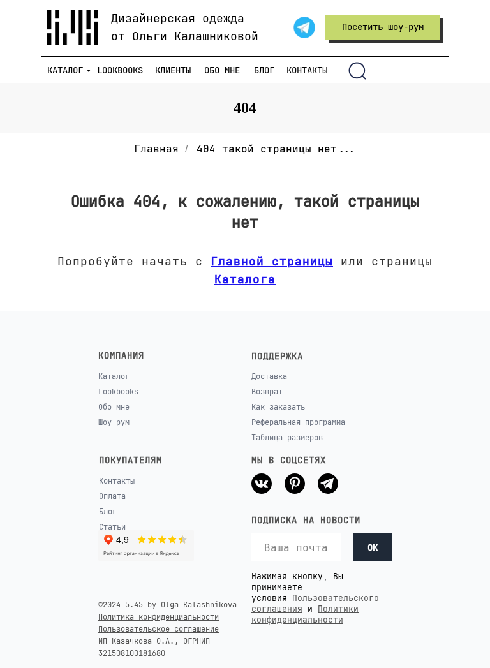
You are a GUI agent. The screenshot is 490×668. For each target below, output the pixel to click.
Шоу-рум (114, 422)
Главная (156, 149)
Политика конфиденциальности (158, 617)
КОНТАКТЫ (306, 70)
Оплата (112, 496)
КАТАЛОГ (65, 70)
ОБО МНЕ (222, 70)
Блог (108, 512)
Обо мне (114, 407)
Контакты (117, 481)
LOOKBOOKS (120, 70)
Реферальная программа (298, 422)
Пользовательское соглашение (158, 629)
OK (373, 547)
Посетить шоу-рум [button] (383, 27)
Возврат (267, 392)
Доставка (269, 376)
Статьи (112, 527)
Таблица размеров (287, 438)
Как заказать (278, 407)
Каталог (114, 376)
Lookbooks (118, 392)
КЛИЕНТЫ (173, 70)
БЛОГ (264, 70)
